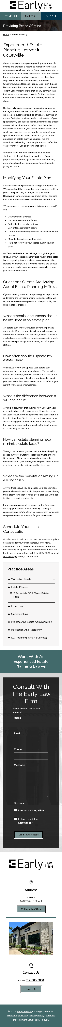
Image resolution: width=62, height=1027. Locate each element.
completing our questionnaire (30, 546)
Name (17, 717)
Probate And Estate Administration (31, 622)
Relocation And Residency (26, 629)
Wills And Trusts (21, 579)
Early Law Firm (24, 1011)
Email (18, 733)
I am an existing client (31, 810)
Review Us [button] (31, 989)
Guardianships (19, 614)
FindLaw (45, 1019)
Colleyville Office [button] (31, 909)
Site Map (23, 1015)
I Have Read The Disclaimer (28, 820)
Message (19, 765)
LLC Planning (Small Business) (29, 637)
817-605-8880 (42, 553)
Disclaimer (20, 803)
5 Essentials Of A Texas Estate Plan (31, 595)
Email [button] (33, 16)
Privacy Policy (37, 1015)
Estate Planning (20, 587)
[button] (10, 15)
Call (53, 16)
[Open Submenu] (54, 579)
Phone (18, 749)
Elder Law (17, 606)
